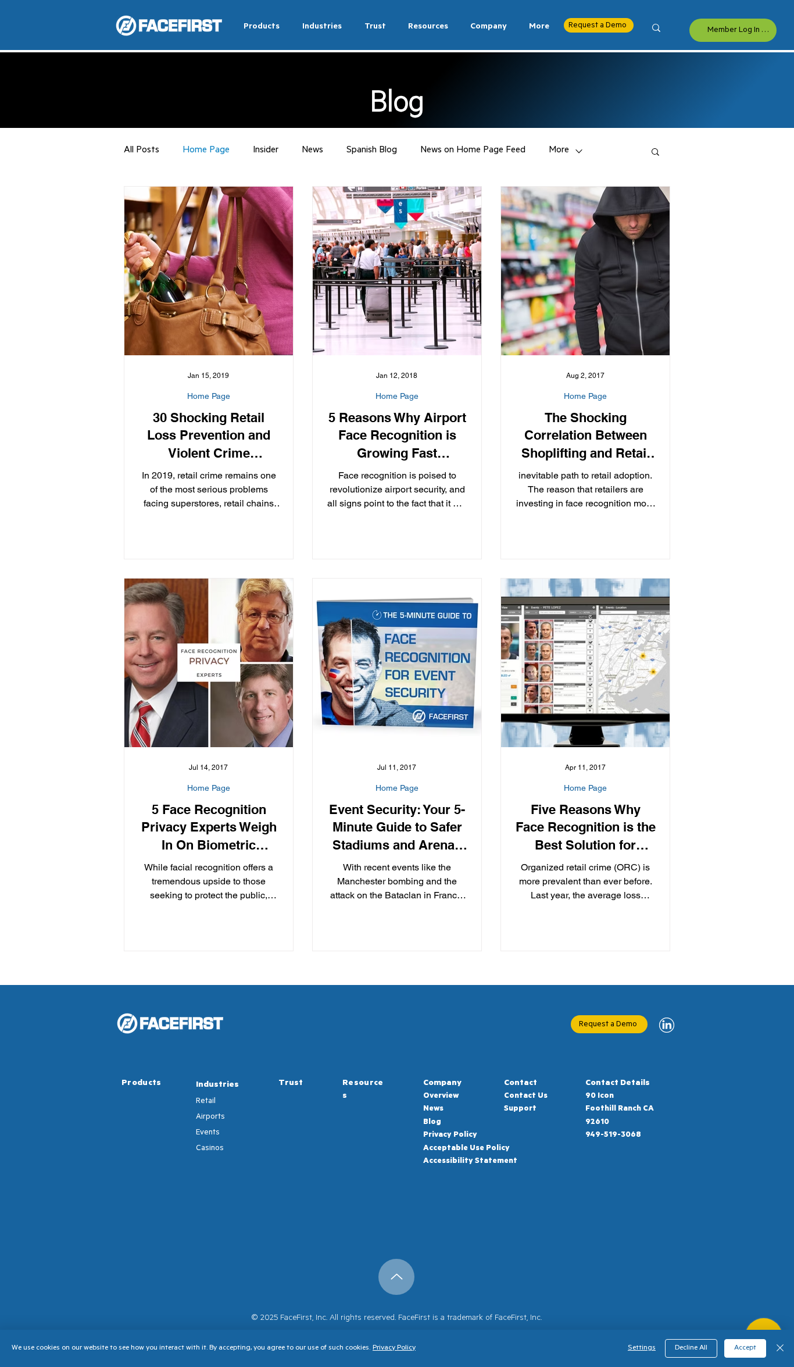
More (559, 150)
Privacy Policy (450, 1135)
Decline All (691, 1348)
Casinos (210, 1148)
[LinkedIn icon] (666, 1025)
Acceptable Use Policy (466, 1148)
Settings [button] (642, 1348)
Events (208, 1133)
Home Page (206, 150)
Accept (745, 1348)
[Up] (396, 1277)
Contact (520, 1083)
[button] (319, 27)
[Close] (780, 1348)
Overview (441, 1096)
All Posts (141, 150)
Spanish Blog (371, 150)
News (312, 150)
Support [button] (520, 1109)
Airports (210, 1117)
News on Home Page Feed (472, 150)
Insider (265, 150)
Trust (290, 1083)
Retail (206, 1101)
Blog (432, 1122)
